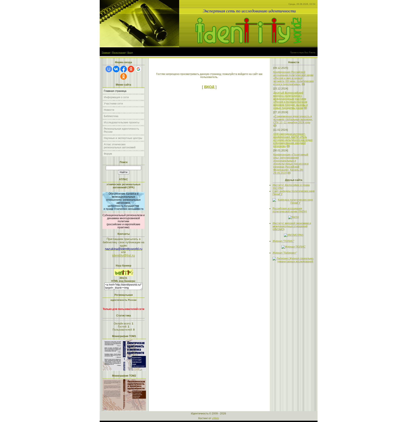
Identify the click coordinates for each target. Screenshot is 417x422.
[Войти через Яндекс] (131, 69)
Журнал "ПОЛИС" (283, 241)
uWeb (215, 418)
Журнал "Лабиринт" (285, 252)
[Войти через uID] (109, 69)
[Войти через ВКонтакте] (116, 69)
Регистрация (119, 52)
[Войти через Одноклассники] (123, 76)
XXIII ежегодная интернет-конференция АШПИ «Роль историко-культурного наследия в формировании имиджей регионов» (293, 140)
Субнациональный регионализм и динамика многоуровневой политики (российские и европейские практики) (124, 221)
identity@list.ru (123, 255)
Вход (130, 52)
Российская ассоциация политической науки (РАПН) (290, 210)
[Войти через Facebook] (123, 69)
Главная (106, 52)
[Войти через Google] (138, 69)
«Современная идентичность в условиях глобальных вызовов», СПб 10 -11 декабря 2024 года (293, 119)
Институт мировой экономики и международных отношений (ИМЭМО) (292, 226)
